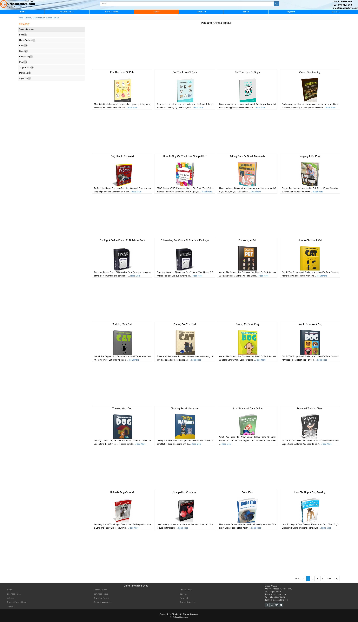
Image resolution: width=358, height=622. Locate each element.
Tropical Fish (26, 67)
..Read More (131, 107)
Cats (23, 45)
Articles (10, 598)
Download (201, 12)
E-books (28, 17)
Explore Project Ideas (16, 602)
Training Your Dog (122, 408)
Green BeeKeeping (310, 72)
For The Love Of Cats (185, 72)
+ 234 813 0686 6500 (276, 594)
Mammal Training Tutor (310, 408)
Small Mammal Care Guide (247, 408)
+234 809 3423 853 (342, 4)
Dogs (23, 50)
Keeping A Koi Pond (310, 156)
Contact (335, 12)
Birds (22, 34)
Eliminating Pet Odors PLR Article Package (185, 240)
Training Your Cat (122, 324)
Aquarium (24, 78)
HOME (22, 12)
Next (329, 578)
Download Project (101, 598)
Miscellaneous (38, 17)
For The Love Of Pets (122, 72)
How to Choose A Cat (310, 240)
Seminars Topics (101, 593)
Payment (291, 12)
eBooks (183, 593)
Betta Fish (247, 492)
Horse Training (27, 40)
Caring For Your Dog (247, 324)
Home (21, 17)
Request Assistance (102, 602)
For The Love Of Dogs (247, 72)
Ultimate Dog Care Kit (122, 492)
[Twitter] (281, 605)
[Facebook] (267, 605)
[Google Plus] (276, 605)
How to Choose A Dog (309, 324)
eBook (157, 12)
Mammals (24, 72)
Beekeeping (25, 56)
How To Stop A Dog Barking (310, 492)
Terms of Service (187, 602)
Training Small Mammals (184, 408)
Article (246, 12)
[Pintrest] (272, 605)
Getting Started (100, 589)
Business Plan (111, 12)
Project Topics (67, 12)
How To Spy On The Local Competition (184, 156)
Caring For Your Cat (185, 324)
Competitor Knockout (184, 492)
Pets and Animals (52, 17)
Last (336, 578)
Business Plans (14, 593)
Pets (23, 61)
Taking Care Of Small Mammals (247, 156)
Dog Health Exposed (122, 156)
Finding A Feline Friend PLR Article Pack (122, 240)
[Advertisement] (178, 47)
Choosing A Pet (247, 240)
